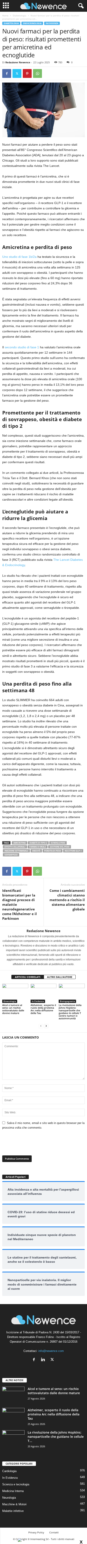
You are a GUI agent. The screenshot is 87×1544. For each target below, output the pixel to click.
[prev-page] (41, 1026)
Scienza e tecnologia (15, 1484)
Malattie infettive (13, 1511)
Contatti (54, 1532)
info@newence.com (51, 1351)
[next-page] (46, 1026)
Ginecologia (9, 1001)
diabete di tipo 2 (38, 842)
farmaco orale (37, 846)
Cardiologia (9, 1471)
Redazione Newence (17, 62)
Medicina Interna (13, 1491)
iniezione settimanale (16, 850)
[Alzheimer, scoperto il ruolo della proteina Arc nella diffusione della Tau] (44, 993)
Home (5, 15)
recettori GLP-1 (73, 850)
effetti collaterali (14, 846)
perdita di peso (52, 850)
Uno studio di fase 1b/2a (19, 256)
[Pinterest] (27, 73)
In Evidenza (52, 23)
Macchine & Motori (14, 1504)
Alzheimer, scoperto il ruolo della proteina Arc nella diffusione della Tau (43, 1009)
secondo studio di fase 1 (22, 347)
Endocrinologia (32, 23)
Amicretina (19, 842)
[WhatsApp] (37, 73)
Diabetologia (19, 15)
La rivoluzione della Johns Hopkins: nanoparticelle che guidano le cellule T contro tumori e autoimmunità (70, 1011)
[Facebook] (6, 73)
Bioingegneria (67, 1001)
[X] (16, 73)
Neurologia (9, 1497)
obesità (36, 850)
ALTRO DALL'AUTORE (59, 977)
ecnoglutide (58, 842)
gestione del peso (59, 846)
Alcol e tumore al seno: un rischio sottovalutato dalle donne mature (13, 1009)
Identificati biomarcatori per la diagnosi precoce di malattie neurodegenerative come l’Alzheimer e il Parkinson (19, 904)
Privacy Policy (36, 1532)
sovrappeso (11, 854)
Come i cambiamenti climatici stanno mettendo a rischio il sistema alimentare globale (67, 899)
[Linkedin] (44, 1360)
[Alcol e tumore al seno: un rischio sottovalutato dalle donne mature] (15, 993)
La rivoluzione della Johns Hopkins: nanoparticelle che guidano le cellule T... (56, 1436)
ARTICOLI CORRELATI (27, 977)
